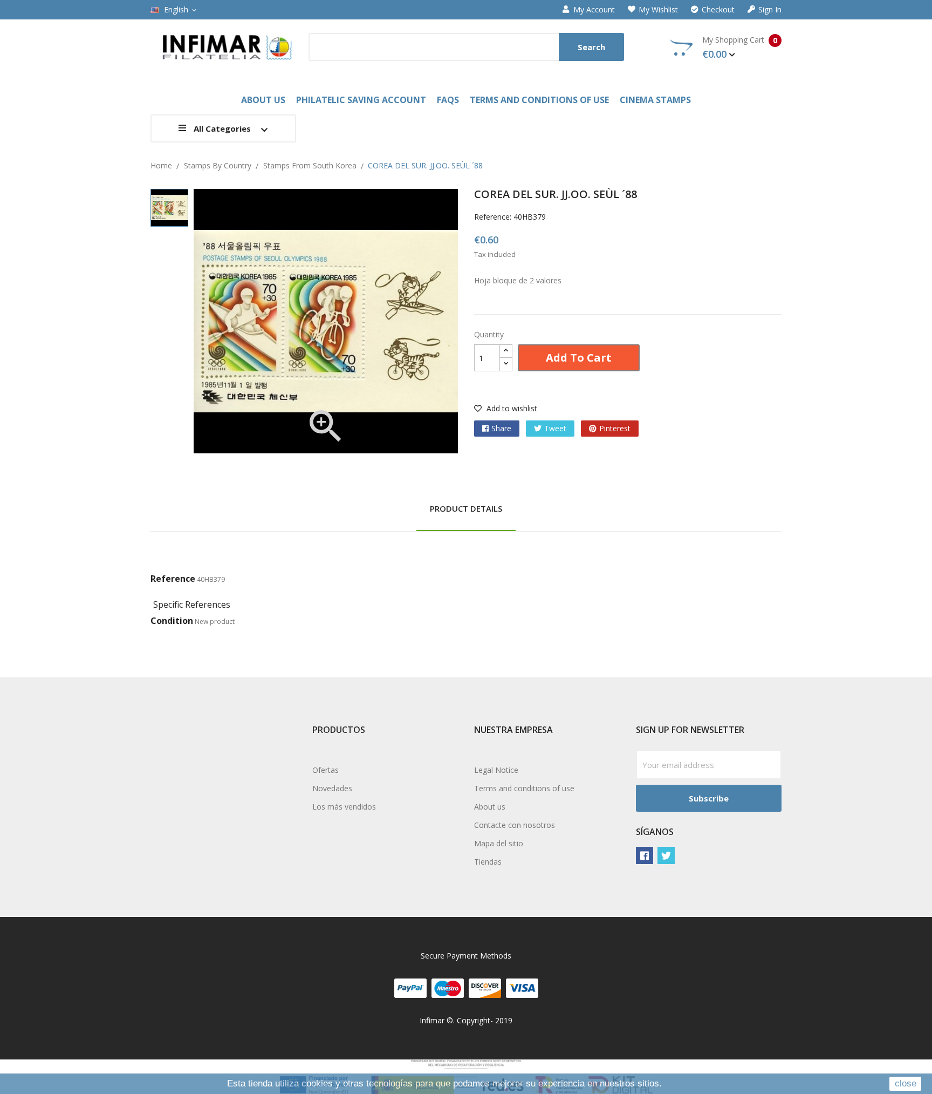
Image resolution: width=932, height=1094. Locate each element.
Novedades (332, 788)
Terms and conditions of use (524, 788)
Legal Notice (496, 770)
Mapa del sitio (498, 843)
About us (489, 806)
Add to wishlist (510, 408)
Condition (171, 621)
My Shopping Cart (739, 47)
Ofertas (325, 770)
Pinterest (615, 428)
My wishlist (658, 9)
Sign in (770, 9)
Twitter (666, 855)
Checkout (718, 9)
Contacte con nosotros (514, 825)
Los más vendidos (344, 806)
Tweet (555, 428)
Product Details (466, 508)
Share (501, 428)
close (905, 1083)
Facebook (644, 855)
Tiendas (488, 862)
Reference (172, 579)
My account (594, 9)
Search (591, 47)
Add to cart (579, 357)
